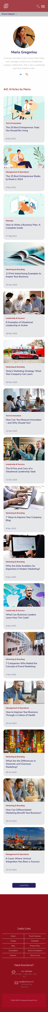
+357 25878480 (26, 971)
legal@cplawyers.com (26, 982)
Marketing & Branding (11, 25)
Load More (24, 885)
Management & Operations (13, 35)
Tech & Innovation (9, 40)
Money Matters (8, 20)
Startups (6, 30)
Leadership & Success (11, 46)
